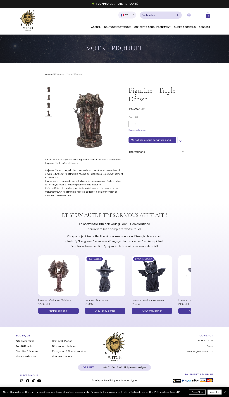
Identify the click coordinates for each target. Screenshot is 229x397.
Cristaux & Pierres (62, 341)
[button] (208, 15)
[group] (114, 284)
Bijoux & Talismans (26, 356)
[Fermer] (225, 392)
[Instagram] (22, 381)
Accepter (214, 392)
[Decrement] (131, 124)
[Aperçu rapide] (58, 275)
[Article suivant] (186, 276)
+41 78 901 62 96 (204, 340)
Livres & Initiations (62, 356)
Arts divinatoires (25, 341)
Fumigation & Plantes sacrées (68, 351)
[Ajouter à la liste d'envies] (180, 140)
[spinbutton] (135, 124)
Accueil (49, 74)
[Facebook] (28, 381)
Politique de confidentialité (167, 392)
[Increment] (140, 124)
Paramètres (197, 392)
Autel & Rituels (24, 346)
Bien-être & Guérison (27, 351)
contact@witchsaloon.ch (200, 351)
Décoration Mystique (64, 346)
